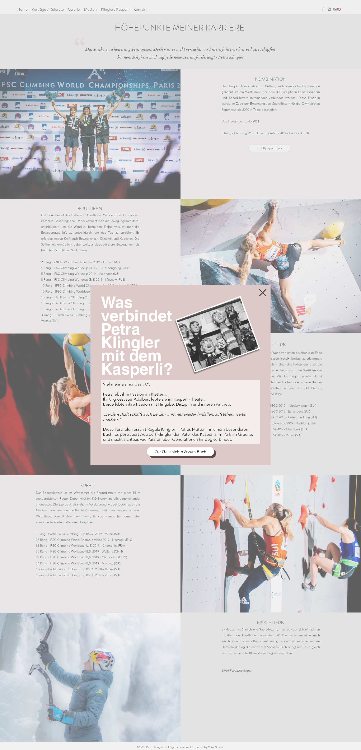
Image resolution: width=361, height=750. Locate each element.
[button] (262, 292)
